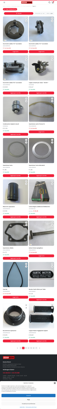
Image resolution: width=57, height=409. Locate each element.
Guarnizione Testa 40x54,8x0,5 (37, 165)
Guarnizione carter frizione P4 (37, 124)
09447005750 (6, 167)
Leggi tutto (16, 51)
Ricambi (8, 6)
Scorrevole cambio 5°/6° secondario (12, 82)
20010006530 (6, 208)
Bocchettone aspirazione (9, 330)
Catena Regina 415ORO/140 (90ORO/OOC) (39, 206)
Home (4, 6)
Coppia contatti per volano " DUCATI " (38, 82)
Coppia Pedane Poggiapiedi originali (38, 330)
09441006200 (32, 126)
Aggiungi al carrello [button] (15, 93)
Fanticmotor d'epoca (16, 6)
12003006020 (32, 332)
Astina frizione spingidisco (36, 248)
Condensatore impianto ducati (11, 124)
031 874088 (16, 373)
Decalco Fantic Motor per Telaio (37, 289)
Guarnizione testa (7, 165)
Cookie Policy (22, 407)
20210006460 (6, 332)
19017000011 (32, 291)
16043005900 (6, 84)
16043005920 (6, 46)
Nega (28, 399)
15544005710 (32, 250)
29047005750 (32, 167)
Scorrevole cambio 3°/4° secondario (38, 43)
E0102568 (31, 84)
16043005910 (32, 46)
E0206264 (5, 126)
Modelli (19, 13)
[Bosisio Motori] (26, 2)
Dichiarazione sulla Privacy (31, 407)
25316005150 (6, 291)
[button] (55, 383)
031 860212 (6, 373)
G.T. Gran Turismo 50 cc (26, 6)
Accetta (28, 395)
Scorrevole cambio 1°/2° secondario (12, 43)
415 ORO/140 (32, 208)
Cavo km (5, 289)
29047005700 (6, 250)
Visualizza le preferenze (28, 403)
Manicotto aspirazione (9, 206)
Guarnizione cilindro (8, 248)
